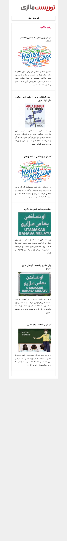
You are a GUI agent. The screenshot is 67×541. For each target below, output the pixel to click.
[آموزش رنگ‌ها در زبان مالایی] (34, 351)
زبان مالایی (45, 27)
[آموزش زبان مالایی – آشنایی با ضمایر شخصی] (34, 67)
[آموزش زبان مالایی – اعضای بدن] (34, 183)
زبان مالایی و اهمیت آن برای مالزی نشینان (36, 267)
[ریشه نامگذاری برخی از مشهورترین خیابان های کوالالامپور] (34, 127)
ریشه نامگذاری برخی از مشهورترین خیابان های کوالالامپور (33, 98)
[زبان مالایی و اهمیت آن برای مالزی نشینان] (34, 295)
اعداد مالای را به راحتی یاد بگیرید (37, 209)
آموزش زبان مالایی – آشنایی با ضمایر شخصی (35, 39)
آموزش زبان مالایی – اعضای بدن (37, 156)
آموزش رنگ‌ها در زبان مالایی (39, 324)
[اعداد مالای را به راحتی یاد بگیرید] (34, 236)
